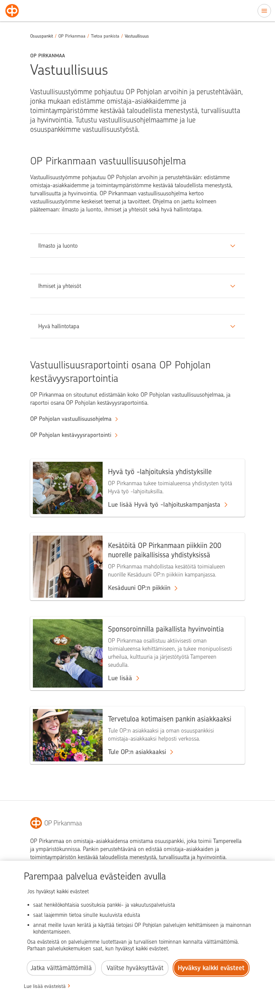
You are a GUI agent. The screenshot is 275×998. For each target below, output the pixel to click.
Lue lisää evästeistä (45, 986)
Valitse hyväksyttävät (135, 968)
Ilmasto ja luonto (58, 245)
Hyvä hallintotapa (58, 326)
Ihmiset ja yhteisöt (59, 286)
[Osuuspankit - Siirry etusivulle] (12, 11)
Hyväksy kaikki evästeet (211, 968)
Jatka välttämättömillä (61, 968)
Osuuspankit (41, 36)
